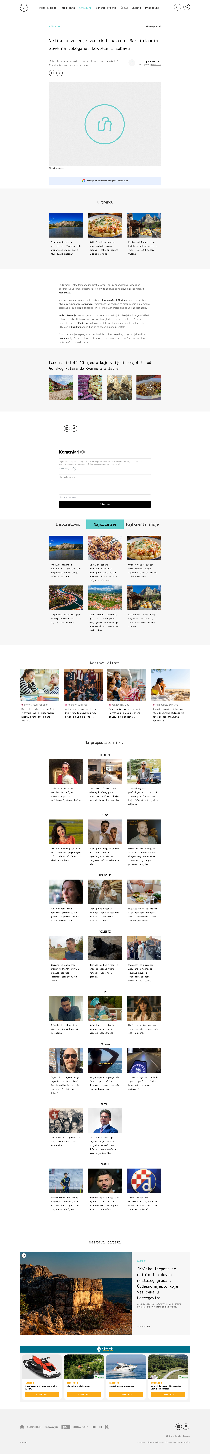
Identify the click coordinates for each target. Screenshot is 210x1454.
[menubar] (186, 7)
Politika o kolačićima (183, 1442)
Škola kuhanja (130, 7)
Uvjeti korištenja (158, 1442)
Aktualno (85, 7)
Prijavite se (105, 504)
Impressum (141, 1442)
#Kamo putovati (153, 26)
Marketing (149, 1442)
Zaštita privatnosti (170, 1442)
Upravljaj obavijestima (179, 1436)
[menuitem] (186, 7)
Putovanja (68, 7)
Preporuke (152, 7)
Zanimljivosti (106, 7)
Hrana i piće (47, 7)
